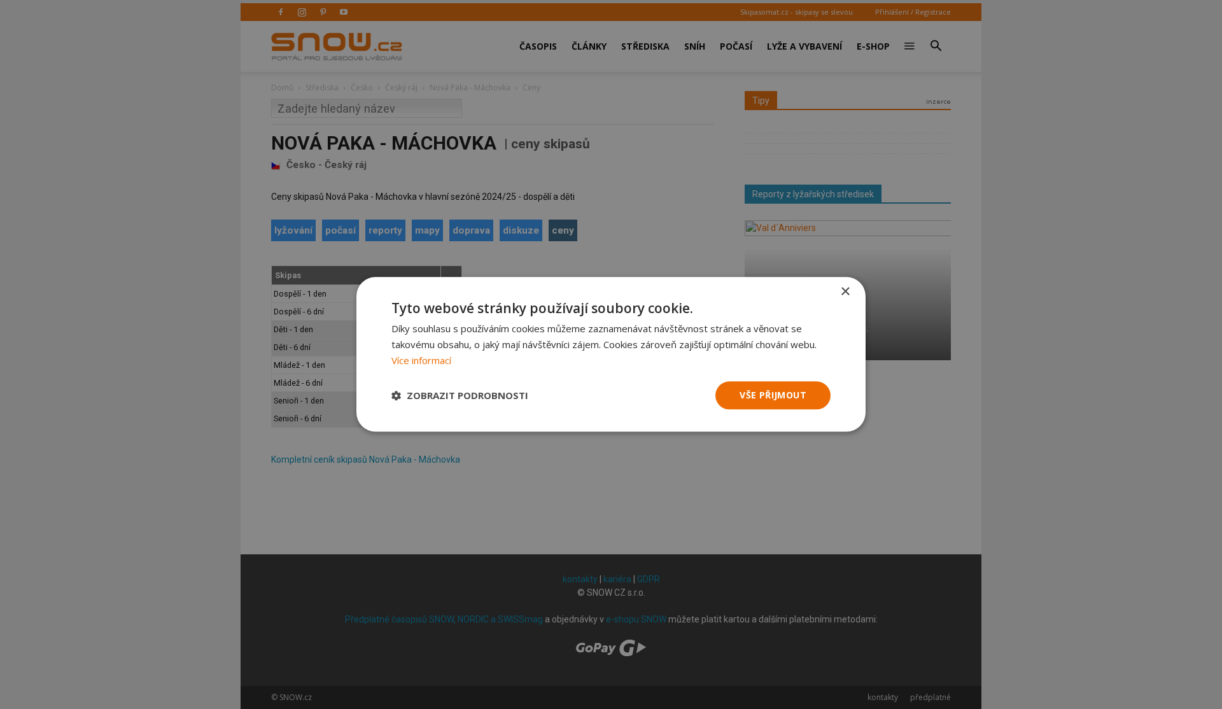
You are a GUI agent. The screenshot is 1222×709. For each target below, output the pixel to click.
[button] (459, 395)
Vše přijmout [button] (773, 395)
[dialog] (611, 354)
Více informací (421, 360)
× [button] (845, 292)
